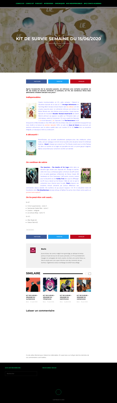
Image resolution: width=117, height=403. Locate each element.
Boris (49, 43)
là (53, 120)
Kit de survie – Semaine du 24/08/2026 (32, 297)
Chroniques (60, 3)
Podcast (39, 3)
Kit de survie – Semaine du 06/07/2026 (66, 297)
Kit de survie (58, 43)
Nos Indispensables (74, 3)
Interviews (48, 3)
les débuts (70, 107)
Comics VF (30, 3)
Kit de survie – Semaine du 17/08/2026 (49, 297)
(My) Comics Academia (92, 3)
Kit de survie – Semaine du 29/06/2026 (82, 297)
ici (40, 120)
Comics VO (20, 3)
